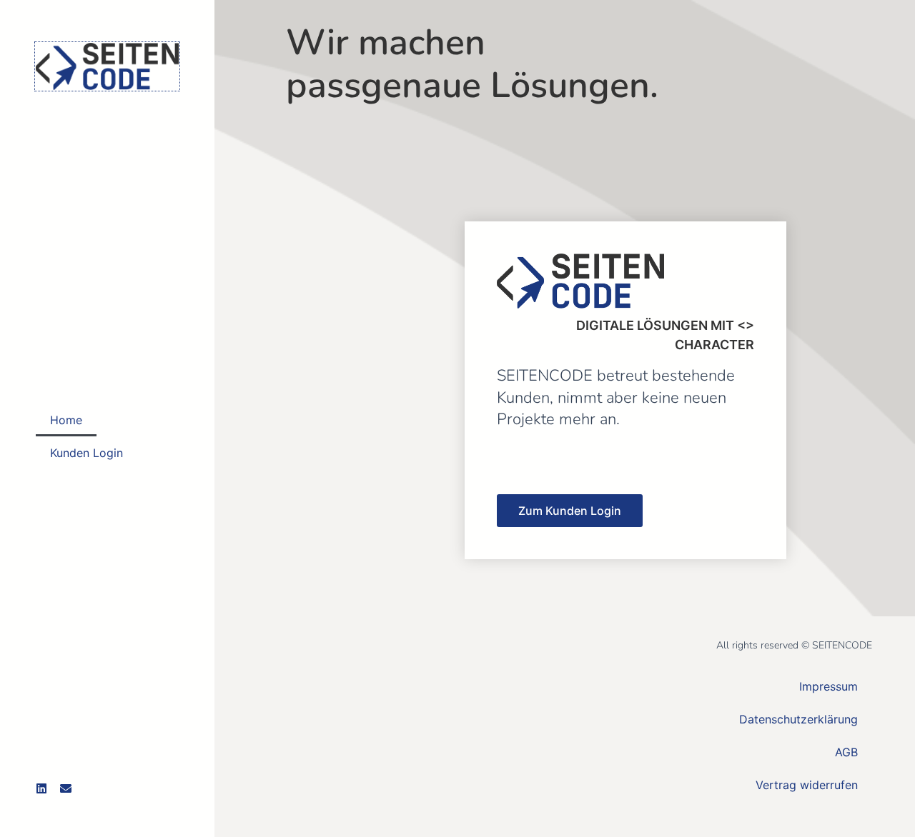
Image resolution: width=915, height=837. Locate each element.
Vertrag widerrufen (807, 785)
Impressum (828, 686)
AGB (846, 752)
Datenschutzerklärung (798, 719)
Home (66, 420)
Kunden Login (86, 453)
